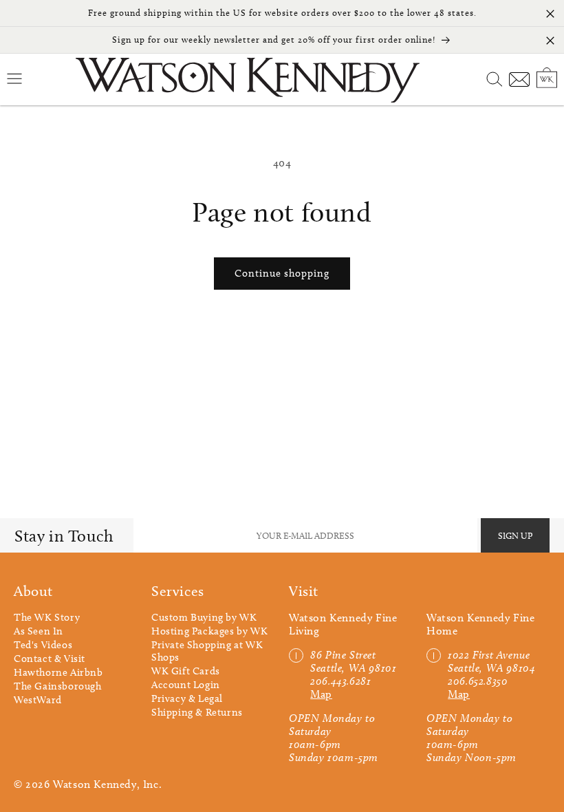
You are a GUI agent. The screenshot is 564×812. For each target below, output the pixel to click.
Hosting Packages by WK (209, 631)
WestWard (38, 700)
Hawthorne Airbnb (58, 672)
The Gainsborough (58, 686)
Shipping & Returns (197, 712)
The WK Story (47, 617)
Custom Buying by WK (204, 617)
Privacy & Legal (187, 698)
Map (321, 694)
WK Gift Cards (185, 671)
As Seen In (38, 631)
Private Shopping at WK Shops (207, 651)
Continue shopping (282, 273)
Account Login (185, 685)
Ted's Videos (43, 645)
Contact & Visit (49, 658)
